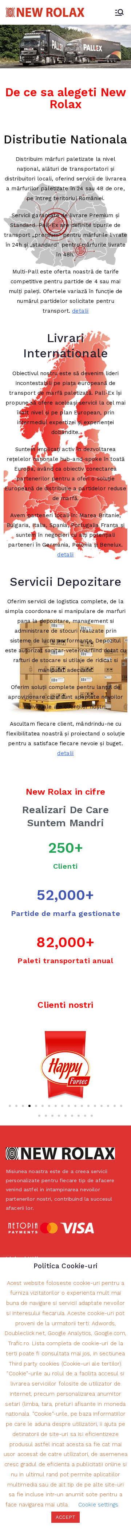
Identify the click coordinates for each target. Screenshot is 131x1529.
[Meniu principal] (119, 12)
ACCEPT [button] (66, 1517)
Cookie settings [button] (98, 1504)
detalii (80, 311)
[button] (10, 1106)
